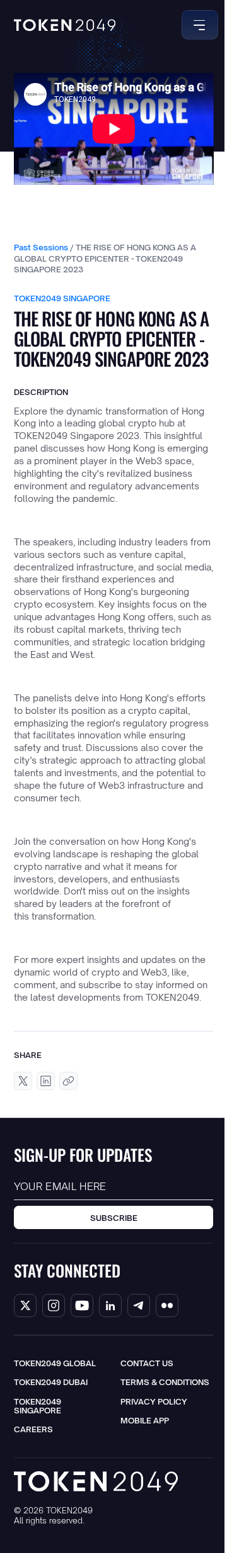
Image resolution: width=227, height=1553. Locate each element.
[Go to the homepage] (96, 1481)
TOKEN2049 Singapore (37, 1405)
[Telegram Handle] (138, 1305)
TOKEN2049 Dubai (51, 1382)
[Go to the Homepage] (64, 25)
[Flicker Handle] (167, 1305)
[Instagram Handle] (53, 1305)
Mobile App (144, 1420)
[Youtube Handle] (82, 1305)
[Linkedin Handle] (110, 1305)
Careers (33, 1429)
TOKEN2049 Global (55, 1363)
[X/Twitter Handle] (25, 1305)
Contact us (146, 1363)
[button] (198, 25)
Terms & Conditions (164, 1382)
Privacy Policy (153, 1401)
